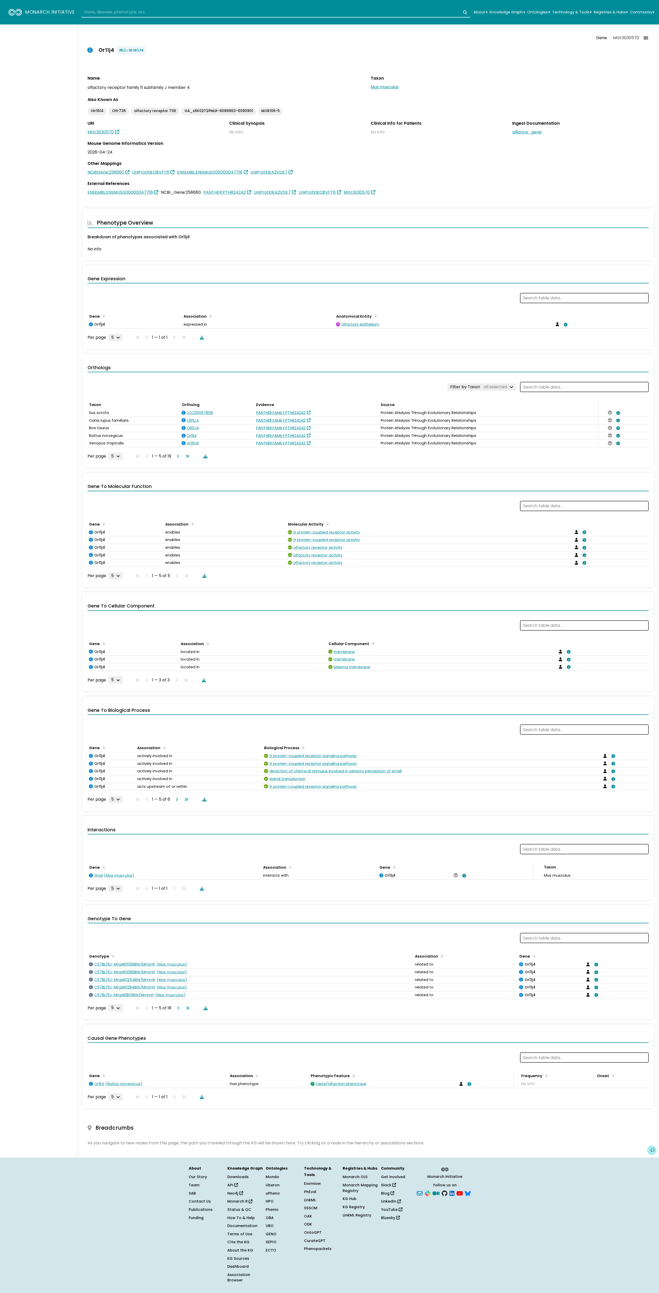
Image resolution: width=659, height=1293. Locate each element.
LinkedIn (389, 1201)
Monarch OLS (355, 1176)
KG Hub (350, 1198)
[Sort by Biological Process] (302, 747)
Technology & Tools (572, 12)
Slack (386, 1185)
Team (194, 1185)
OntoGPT (313, 1232)
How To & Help (241, 1217)
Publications (201, 1209)
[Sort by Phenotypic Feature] (353, 1075)
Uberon (273, 1185)
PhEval (310, 1191)
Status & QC (239, 1209)
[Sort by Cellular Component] (372, 643)
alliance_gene (527, 132)
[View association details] (564, 324)
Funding (196, 1217)
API (230, 1185)
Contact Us (200, 1201)
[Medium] (436, 1193)
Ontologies (538, 12)
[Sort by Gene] (103, 315)
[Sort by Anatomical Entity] (375, 315)
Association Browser (238, 1277)
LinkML (310, 1200)
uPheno (273, 1193)
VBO (270, 1225)
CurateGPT (314, 1240)
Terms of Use (239, 1234)
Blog (386, 1193)
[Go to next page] (177, 456)
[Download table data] (201, 337)
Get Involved (393, 1176)
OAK (308, 1216)
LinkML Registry (357, 1215)
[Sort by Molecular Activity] (327, 523)
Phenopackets (318, 1248)
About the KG (240, 1250)
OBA (270, 1217)
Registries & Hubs (611, 12)
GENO (271, 1234)
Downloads (238, 1176)
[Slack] (427, 1193)
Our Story (198, 1176)
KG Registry (354, 1207)
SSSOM (310, 1208)
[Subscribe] (419, 1193)
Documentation (242, 1225)
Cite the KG (238, 1242)
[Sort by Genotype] (112, 955)
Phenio (272, 1209)
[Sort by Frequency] (545, 1075)
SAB (192, 1193)
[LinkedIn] (452, 1193)
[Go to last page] (186, 456)
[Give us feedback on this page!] (651, 1150)
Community (642, 12)
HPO (270, 1201)
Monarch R (238, 1201)
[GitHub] (444, 1193)
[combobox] (275, 12)
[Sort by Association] (210, 315)
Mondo (272, 1176)
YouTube (390, 1209)
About (480, 12)
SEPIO (271, 1242)
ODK (308, 1224)
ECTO (271, 1250)
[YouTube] (459, 1193)
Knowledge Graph (507, 12)
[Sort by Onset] (612, 1075)
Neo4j (233, 1193)
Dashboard (238, 1266)
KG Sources (238, 1258)
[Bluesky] (468, 1193)
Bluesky (388, 1217)
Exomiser (312, 1183)
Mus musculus (384, 87)
